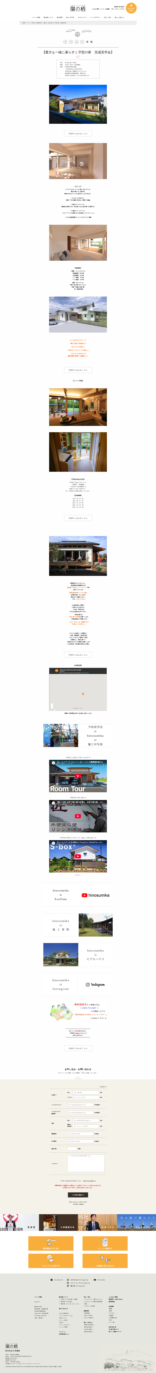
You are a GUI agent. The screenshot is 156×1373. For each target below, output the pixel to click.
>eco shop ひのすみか (40, 1315)
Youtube (101, 1280)
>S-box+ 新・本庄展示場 (41, 1313)
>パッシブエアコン (64, 1324)
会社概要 (107, 9)
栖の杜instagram (78, 1286)
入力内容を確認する (78, 1195)
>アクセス (111, 1313)
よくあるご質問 (95, 9)
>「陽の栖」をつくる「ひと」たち (69, 1304)
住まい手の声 (70, 17)
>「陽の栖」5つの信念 (65, 1301)
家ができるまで (63, 1308)
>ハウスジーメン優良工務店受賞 (93, 1301)
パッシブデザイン (95, 17)
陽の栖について (48, 17)
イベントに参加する (105, 1248)
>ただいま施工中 (88, 1317)
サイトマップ (37, 1363)
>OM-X (61, 1322)
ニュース (102, 9)
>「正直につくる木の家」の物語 (68, 1299)
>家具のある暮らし (89, 1324)
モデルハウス (82, 17)
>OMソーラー (63, 1318)
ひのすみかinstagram (79, 1280)
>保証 (85, 1304)
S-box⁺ (83, 837)
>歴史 (110, 1311)
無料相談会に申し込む (51, 1248)
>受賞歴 (111, 1315)
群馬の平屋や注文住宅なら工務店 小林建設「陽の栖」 (49, 1366)
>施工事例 (87, 1313)
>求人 (110, 1320)
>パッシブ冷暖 (63, 1327)
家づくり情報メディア (115, 1331)
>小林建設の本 (113, 1317)
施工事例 (59, 17)
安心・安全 (107, 17)
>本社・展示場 (38, 1318)
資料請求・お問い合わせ (116, 1299)
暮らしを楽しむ (119, 17)
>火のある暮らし (88, 1329)
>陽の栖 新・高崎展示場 (41, 1309)
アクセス (122, 9)
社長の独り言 (112, 1327)
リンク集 (18, 1363)
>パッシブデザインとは (65, 1315)
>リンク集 (111, 1322)
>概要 (110, 1308)
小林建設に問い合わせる (105, 1266)
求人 (113, 9)
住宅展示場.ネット (64, 1334)
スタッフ (117, 9)
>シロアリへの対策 (89, 1306)
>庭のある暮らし (88, 1327)
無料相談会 (112, 1301)
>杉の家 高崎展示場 (39, 1311)
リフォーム (62, 1331)
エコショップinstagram (80, 1283)
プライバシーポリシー (89, 1181)
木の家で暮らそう (114, 1329)
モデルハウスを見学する (51, 1266)
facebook (58, 1280)
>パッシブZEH (63, 1320)
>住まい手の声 (88, 1315)
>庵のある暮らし (88, 1331)
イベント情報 (36, 17)
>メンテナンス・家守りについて (93, 1299)
